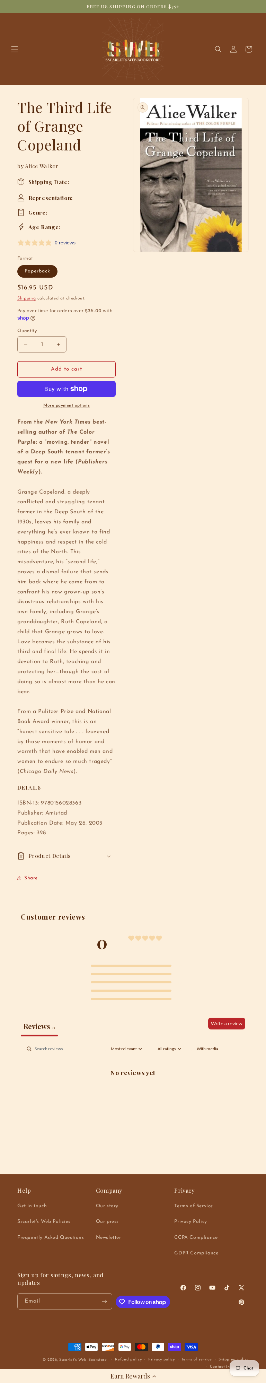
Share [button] (31, 878)
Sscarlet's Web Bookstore (83, 1360)
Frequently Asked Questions (50, 1237)
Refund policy (128, 1360)
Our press (107, 1221)
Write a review (226, 1023)
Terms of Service (193, 1206)
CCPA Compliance (196, 1237)
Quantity (27, 331)
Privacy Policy (190, 1221)
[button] (133, 1376)
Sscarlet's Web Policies (44, 1221)
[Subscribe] (104, 1301)
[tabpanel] (133, 1095)
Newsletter (108, 1237)
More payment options (66, 405)
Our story (107, 1206)
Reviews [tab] (39, 1026)
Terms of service (196, 1360)
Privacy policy (161, 1360)
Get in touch (32, 1206)
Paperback (37, 271)
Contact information (229, 1367)
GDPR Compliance (196, 1253)
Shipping (26, 298)
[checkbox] (207, 1049)
